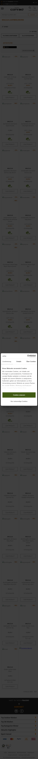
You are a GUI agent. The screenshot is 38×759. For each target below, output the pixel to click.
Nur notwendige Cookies (19, 401)
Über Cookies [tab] (31, 361)
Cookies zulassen (19, 395)
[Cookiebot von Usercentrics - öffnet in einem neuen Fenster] (27, 356)
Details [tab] (18, 361)
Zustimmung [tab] (6, 361)
